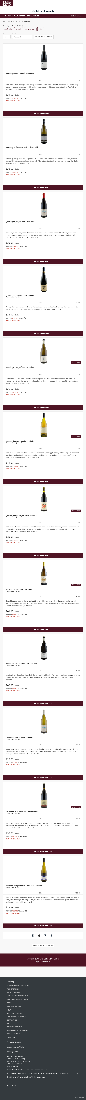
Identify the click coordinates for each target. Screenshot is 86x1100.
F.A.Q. (9, 1023)
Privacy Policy (13, 1034)
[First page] (24, 935)
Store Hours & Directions (18, 986)
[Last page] (60, 935)
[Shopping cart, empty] (81, 2)
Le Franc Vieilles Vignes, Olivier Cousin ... (21, 515)
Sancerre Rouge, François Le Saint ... (20, 73)
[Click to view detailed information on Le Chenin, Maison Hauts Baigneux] (43, 721)
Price (41, 29)
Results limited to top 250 (43, 945)
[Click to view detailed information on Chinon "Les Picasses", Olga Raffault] (43, 279)
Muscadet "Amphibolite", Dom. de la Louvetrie (24, 886)
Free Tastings (13, 989)
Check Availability (43, 113)
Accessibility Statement (17, 1030)
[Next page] (56, 935)
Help (9, 1010)
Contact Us (12, 1020)
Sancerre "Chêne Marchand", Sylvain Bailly (22, 147)
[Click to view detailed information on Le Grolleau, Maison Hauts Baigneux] (43, 205)
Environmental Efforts (17, 999)
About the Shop (14, 992)
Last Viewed (79, 1098)
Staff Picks (8, 29)
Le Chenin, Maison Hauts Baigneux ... (20, 737)
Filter (43, 37)
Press (9, 1002)
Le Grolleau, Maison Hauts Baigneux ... (20, 221)
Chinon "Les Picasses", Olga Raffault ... (21, 295)
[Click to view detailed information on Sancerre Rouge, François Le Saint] (43, 57)
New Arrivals (30, 29)
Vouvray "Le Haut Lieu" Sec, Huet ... (20, 589)
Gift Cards (11, 1037)
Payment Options (14, 1027)
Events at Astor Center (16, 1047)
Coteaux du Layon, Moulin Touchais (19, 441)
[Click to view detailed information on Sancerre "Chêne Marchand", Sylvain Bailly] (43, 131)
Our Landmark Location (17, 996)
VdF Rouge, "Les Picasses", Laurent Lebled (22, 812)
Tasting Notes (12, 1052)
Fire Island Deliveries (16, 1017)
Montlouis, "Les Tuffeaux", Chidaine (20, 367)
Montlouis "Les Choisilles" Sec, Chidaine (21, 663)
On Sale (19, 29)
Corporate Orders (14, 1042)
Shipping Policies (14, 1013)
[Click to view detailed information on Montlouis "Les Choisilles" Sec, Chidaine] (43, 647)
